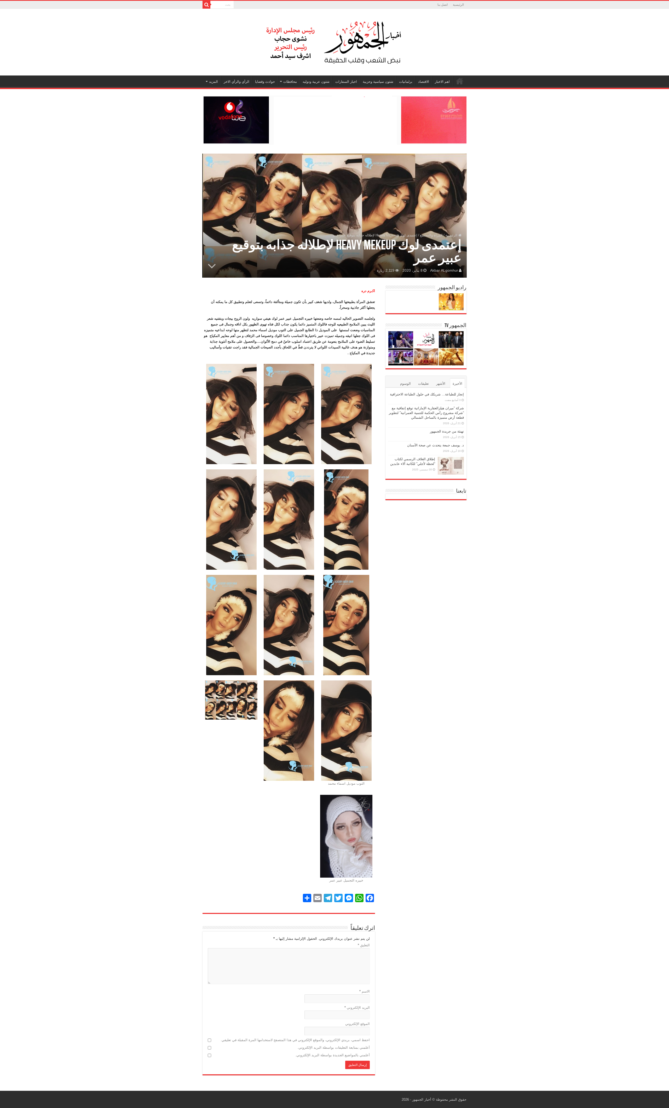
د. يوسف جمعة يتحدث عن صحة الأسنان (435, 445)
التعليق (364, 945)
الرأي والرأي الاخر (236, 82)
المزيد (213, 82)
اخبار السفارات (346, 82)
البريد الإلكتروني (357, 1008)
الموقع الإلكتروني (357, 1024)
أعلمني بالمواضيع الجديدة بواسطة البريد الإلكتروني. (332, 1055)
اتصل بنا (442, 5)
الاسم (364, 991)
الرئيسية (458, 5)
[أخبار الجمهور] (334, 41)
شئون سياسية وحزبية (378, 82)
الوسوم (405, 384)
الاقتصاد (423, 82)
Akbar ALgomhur (444, 270)
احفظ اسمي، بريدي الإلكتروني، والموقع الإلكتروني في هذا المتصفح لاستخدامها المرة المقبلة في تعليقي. (295, 1040)
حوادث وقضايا (265, 82)
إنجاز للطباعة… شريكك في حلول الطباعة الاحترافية (427, 394)
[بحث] (206, 5)
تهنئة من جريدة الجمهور (447, 431)
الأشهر (440, 384)
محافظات (290, 82)
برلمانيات (405, 82)
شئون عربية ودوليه (316, 82)
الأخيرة (457, 384)
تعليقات (423, 384)
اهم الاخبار (442, 82)
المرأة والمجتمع (431, 235)
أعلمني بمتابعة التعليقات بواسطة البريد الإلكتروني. (333, 1047)
